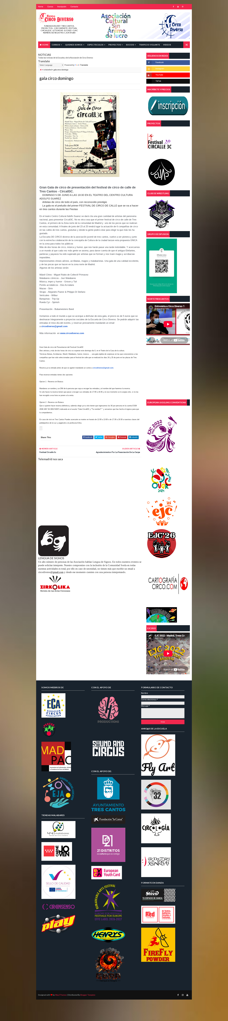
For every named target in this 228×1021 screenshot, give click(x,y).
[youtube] (178, 7)
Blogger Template (87, 995)
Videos (167, 45)
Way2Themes (61, 995)
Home (40, 7)
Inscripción (61, 7)
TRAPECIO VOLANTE (149, 45)
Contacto (74, 7)
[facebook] (173, 7)
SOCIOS (130, 45)
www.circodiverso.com (72, 333)
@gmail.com (56, 572)
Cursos (50, 7)
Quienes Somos (73, 45)
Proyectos (114, 45)
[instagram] (183, 7)
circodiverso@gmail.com (103, 368)
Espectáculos (95, 45)
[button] (40, 428)
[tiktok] (187, 7)
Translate (84, 65)
